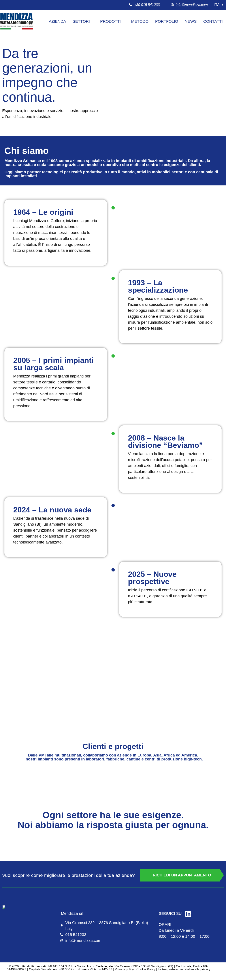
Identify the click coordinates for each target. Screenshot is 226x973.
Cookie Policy (145, 969)
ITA (219, 5)
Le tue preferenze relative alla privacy (184, 969)
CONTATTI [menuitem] (213, 21)
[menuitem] (83, 21)
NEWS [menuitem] (191, 21)
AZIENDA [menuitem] (57, 21)
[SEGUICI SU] (188, 914)
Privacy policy (124, 969)
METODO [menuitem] (140, 21)
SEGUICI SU (170, 913)
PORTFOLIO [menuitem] (166, 21)
